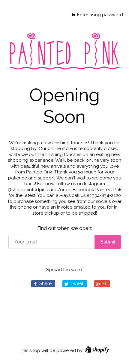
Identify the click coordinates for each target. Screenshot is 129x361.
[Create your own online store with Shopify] (96, 350)
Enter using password (99, 14)
